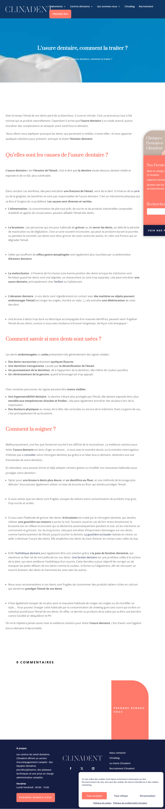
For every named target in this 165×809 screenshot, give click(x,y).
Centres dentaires (80, 6)
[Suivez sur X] (82, 768)
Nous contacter (117, 752)
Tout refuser (121, 795)
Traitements (56, 6)
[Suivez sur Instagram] (93, 768)
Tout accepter (94, 795)
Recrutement (146, 6)
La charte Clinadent (120, 763)
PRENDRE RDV (60, 13)
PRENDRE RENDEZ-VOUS (35, 797)
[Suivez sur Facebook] (70, 768)
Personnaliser (147, 795)
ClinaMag (130, 6)
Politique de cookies (102, 803)
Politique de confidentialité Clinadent (130, 803)
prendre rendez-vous (130, 710)
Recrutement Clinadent (122, 768)
